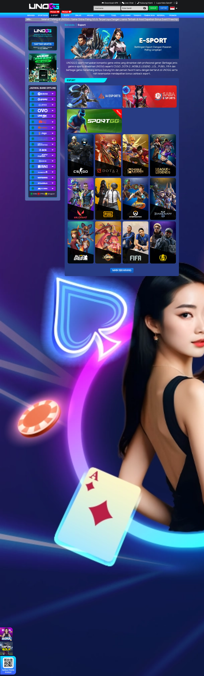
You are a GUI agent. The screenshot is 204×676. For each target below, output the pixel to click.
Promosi (172, 15)
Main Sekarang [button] (121, 270)
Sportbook (43, 15)
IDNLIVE (78, 15)
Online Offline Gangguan (43, 194)
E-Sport (54, 15)
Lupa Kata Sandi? (164, 3)
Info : (29, 19)
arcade (90, 15)
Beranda (31, 15)
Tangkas (137, 15)
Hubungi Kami (146, 3)
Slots (66, 15)
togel (113, 15)
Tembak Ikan (149, 15)
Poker (102, 15)
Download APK (111, 3)
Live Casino (126, 15)
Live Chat (129, 3)
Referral (161, 15)
